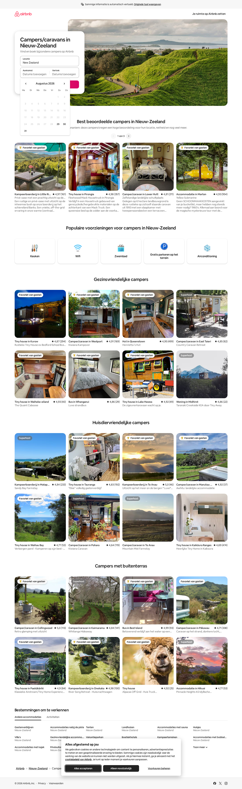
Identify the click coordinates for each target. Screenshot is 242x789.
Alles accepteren (83, 768)
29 (58, 124)
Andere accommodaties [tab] (28, 716)
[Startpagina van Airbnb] (23, 14)
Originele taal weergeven (147, 4)
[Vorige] (113, 136)
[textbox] (35, 74)
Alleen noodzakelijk (121, 768)
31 (25, 130)
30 (64, 124)
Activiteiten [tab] (53, 716)
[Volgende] (128, 136)
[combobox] (49, 63)
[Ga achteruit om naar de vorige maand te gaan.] (26, 84)
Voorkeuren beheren (159, 768)
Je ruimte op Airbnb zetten (209, 14)
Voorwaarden (56, 783)
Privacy (42, 783)
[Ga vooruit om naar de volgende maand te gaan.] (64, 84)
